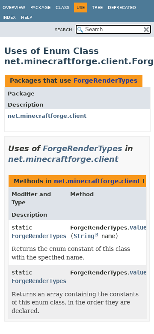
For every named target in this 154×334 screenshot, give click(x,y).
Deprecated (122, 7)
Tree (97, 7)
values (140, 272)
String (84, 236)
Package (40, 7)
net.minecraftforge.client (47, 116)
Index (9, 17)
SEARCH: (64, 29)
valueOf (142, 227)
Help (26, 17)
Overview (14, 7)
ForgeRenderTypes (105, 80)
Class (62, 7)
